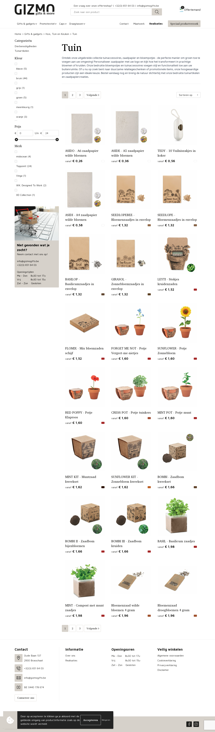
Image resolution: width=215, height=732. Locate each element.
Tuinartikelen (22, 50)
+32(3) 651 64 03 (124, 5)
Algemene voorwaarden (170, 655)
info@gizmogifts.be (148, 5)
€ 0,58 (74, 225)
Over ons (70, 655)
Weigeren (106, 720)
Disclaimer (163, 669)
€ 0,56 (166, 161)
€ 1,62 (73, 487)
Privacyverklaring (167, 665)
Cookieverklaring (166, 660)
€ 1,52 (166, 289)
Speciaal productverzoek (184, 24)
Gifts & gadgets (33, 33)
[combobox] (111, 11)
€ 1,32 (119, 225)
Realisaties (71, 660)
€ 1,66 (166, 487)
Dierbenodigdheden (26, 46)
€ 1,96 (119, 615)
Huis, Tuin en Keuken (57, 33)
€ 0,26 (73, 161)
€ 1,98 (166, 546)
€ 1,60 (119, 358)
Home (18, 33)
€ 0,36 (120, 161)
